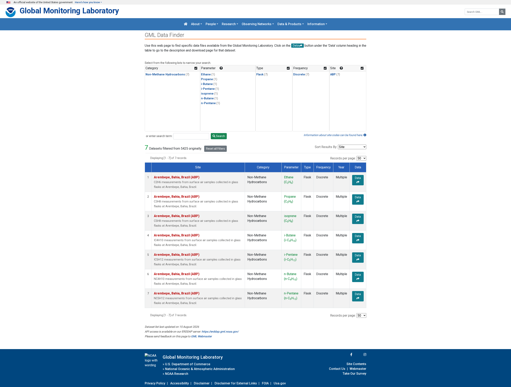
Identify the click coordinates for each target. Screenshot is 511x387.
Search (220, 136)
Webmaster (358, 369)
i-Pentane (208, 89)
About (195, 24)
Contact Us (337, 369)
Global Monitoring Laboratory (69, 10)
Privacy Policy (155, 383)
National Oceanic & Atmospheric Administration (200, 369)
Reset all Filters (215, 148)
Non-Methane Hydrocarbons (165, 74)
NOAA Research (176, 374)
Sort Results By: (326, 147)
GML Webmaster (201, 336)
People (211, 24)
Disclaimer (202, 383)
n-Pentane (208, 103)
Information (316, 24)
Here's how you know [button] (87, 2)
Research (229, 24)
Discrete (299, 74)
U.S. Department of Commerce (187, 364)
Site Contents (356, 364)
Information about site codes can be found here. (333, 135)
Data (358, 178)
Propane (207, 79)
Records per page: (343, 158)
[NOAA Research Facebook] (346, 354)
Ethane (206, 74)
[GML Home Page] (185, 24)
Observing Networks (256, 24)
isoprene (207, 93)
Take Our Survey (354, 373)
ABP (333, 74)
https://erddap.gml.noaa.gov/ (220, 331)
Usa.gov (280, 383)
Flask (259, 74)
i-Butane (207, 84)
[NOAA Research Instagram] (359, 354)
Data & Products (289, 24)
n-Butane (207, 98)
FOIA (265, 383)
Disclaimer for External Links (236, 383)
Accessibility (179, 383)
